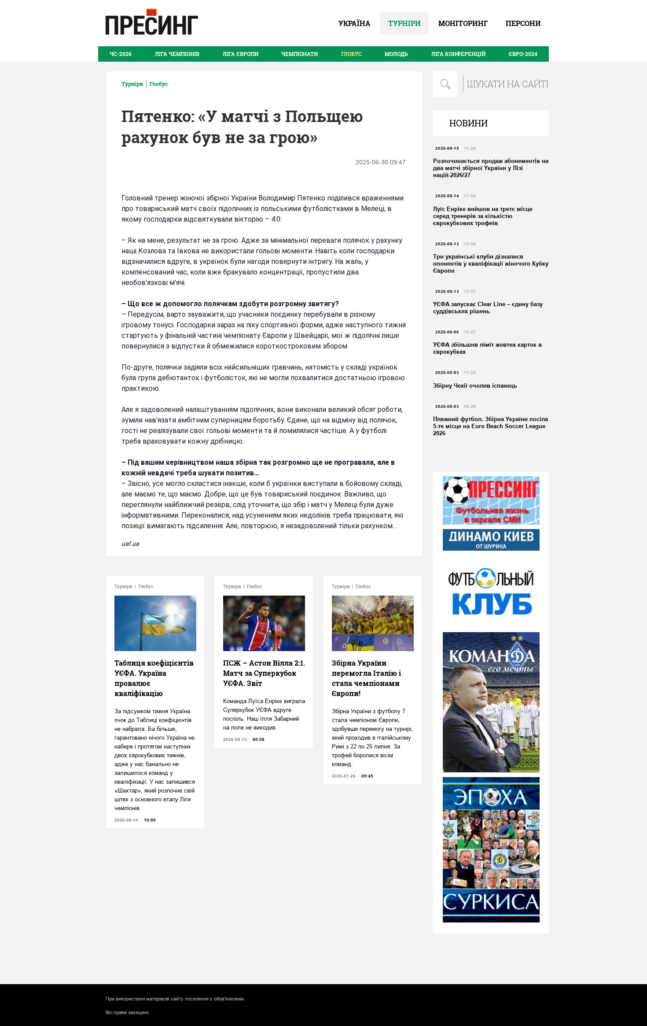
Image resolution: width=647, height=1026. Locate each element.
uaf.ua (130, 543)
